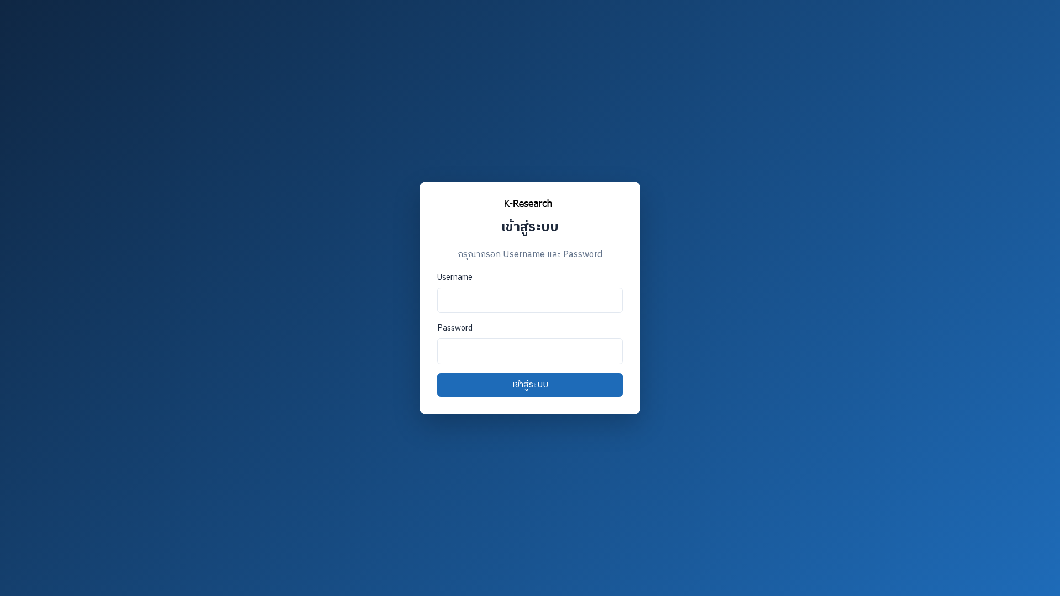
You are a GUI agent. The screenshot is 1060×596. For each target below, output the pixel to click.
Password (455, 328)
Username (455, 277)
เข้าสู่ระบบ (530, 384)
